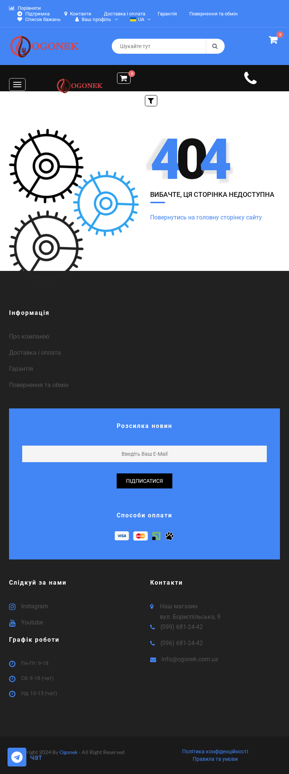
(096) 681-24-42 (181, 643)
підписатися (144, 481)
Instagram (34, 606)
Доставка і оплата (35, 352)
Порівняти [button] (29, 8)
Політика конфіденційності (215, 751)
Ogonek (69, 752)
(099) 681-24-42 (181, 626)
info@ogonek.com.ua (189, 659)
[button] (274, 41)
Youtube (32, 622)
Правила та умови (215, 759)
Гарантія (21, 368)
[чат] (17, 757)
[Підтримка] (250, 82)
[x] (124, 78)
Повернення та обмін (38, 385)
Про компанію (29, 336)
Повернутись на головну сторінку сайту (206, 217)
